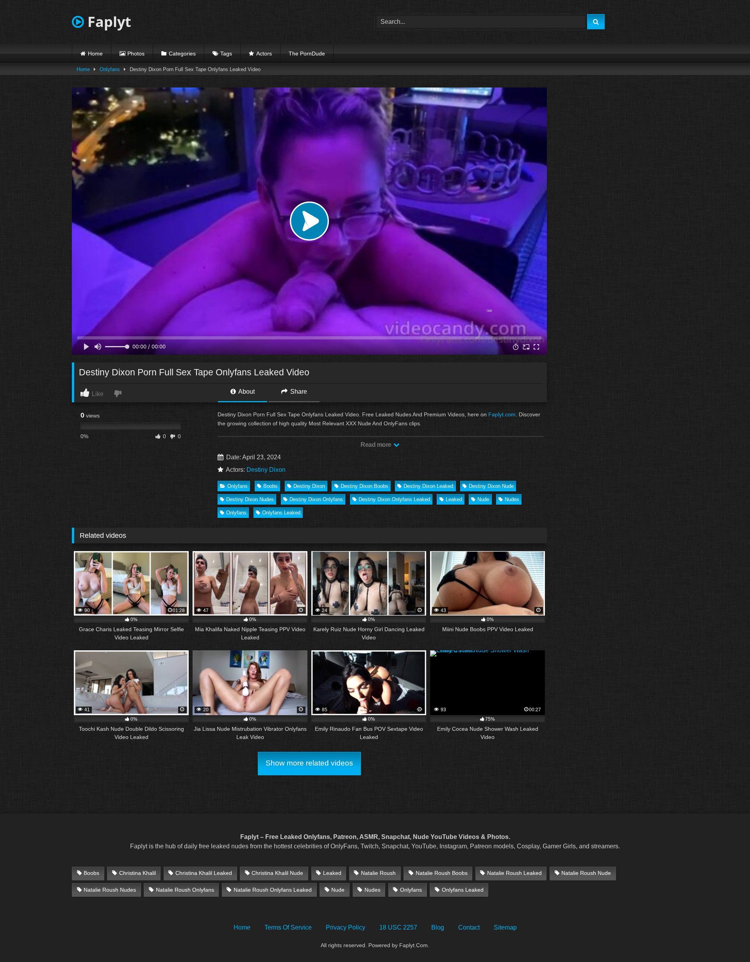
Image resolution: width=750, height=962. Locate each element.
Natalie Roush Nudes (110, 890)
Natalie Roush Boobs (442, 873)
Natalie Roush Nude (586, 873)
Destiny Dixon (266, 469)
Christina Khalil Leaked (203, 873)
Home (95, 53)
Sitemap (505, 927)
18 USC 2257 (398, 927)
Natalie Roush (378, 873)
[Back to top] (725, 938)
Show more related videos (309, 763)
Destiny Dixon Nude (491, 486)
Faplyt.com (502, 414)
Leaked (454, 499)
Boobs (270, 486)
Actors (264, 53)
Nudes (512, 499)
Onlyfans (110, 69)
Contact (469, 927)
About (246, 391)
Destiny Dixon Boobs (364, 486)
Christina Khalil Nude (277, 873)
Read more (377, 444)
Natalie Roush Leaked (514, 873)
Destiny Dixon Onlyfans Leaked (394, 499)
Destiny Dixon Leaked (428, 486)
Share (298, 391)
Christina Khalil (137, 873)
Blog (437, 927)
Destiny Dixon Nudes (250, 499)
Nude (483, 499)
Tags (226, 53)
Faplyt (107, 21)
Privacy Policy (345, 927)
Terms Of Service (288, 927)
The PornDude (307, 53)
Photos (136, 53)
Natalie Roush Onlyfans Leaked (273, 890)
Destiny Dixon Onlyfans (316, 499)
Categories (182, 53)
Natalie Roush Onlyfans (185, 890)
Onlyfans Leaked (281, 513)
